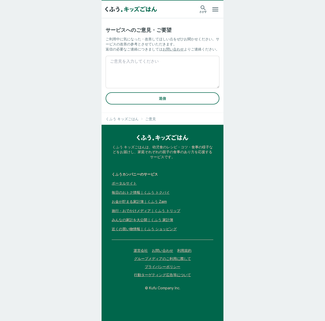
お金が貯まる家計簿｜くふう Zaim (139, 201)
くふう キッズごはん (122, 119)
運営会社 (141, 250)
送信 (162, 98)
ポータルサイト (124, 183)
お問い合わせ (173, 49)
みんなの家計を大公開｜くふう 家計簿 (142, 220)
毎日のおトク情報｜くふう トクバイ (141, 192)
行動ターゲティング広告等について (162, 275)
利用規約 (184, 250)
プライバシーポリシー (162, 266)
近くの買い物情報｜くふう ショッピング (144, 229)
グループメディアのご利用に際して (162, 258)
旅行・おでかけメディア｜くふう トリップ (146, 210)
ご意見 (150, 119)
